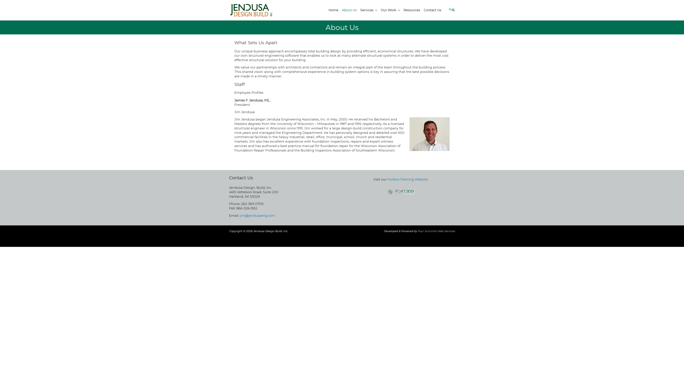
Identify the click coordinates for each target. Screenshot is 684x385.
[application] (375, 10)
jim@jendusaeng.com (257, 216)
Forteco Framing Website (407, 179)
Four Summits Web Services (436, 231)
